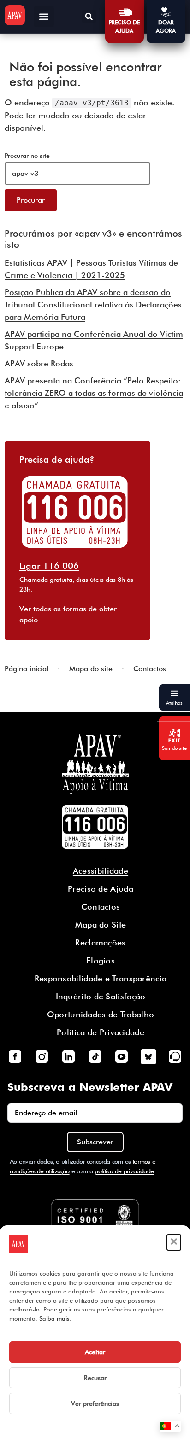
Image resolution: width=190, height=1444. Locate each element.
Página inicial (26, 668)
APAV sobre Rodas (39, 363)
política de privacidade (124, 1171)
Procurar (31, 200)
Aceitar (95, 1352)
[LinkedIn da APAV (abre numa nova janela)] (68, 1056)
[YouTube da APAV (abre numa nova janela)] (121, 1056)
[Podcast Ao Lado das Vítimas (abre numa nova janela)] (175, 1056)
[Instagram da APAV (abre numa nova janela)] (41, 1056)
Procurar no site (27, 155)
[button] (174, 1242)
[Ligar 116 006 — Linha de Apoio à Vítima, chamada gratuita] (95, 827)
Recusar (95, 1377)
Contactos (149, 668)
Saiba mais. (55, 1318)
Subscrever (95, 1141)
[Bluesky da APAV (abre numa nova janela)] (148, 1056)
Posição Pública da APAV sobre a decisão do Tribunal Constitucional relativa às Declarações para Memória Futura (93, 304)
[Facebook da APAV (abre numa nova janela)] (14, 1056)
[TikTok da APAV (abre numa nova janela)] (95, 1056)
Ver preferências (95, 1403)
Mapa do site (91, 668)
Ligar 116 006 (49, 565)
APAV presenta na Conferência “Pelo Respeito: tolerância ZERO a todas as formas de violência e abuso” (94, 393)
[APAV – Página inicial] (15, 15)
